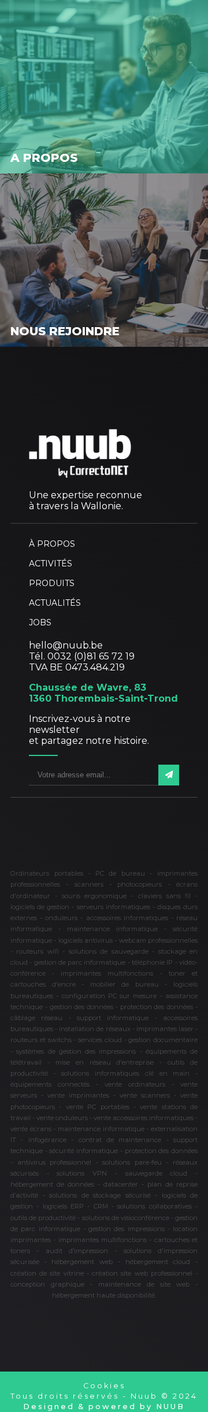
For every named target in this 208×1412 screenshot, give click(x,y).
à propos (52, 544)
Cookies (104, 1385)
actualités (55, 603)
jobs (40, 622)
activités (50, 563)
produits (52, 583)
